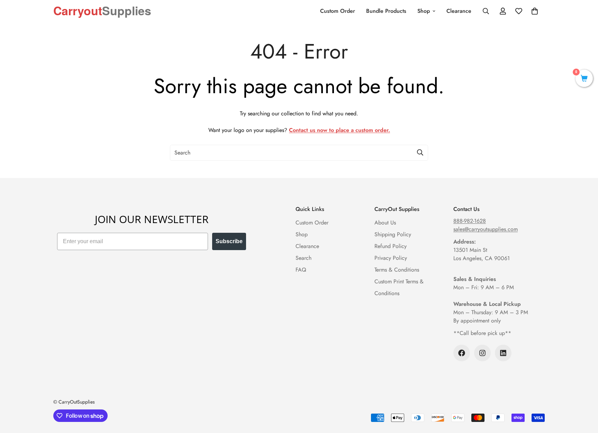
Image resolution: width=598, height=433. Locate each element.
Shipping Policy (392, 234)
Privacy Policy (390, 258)
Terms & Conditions (396, 270)
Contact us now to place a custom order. (339, 130)
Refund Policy (390, 246)
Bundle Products (386, 11)
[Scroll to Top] (584, 395)
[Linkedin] (503, 353)
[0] (584, 79)
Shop (423, 11)
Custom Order (337, 11)
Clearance (458, 11)
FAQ (301, 270)
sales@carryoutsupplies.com (485, 229)
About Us (385, 223)
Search (303, 258)
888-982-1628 (469, 221)
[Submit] (420, 152)
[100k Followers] (461, 353)
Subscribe (229, 241)
